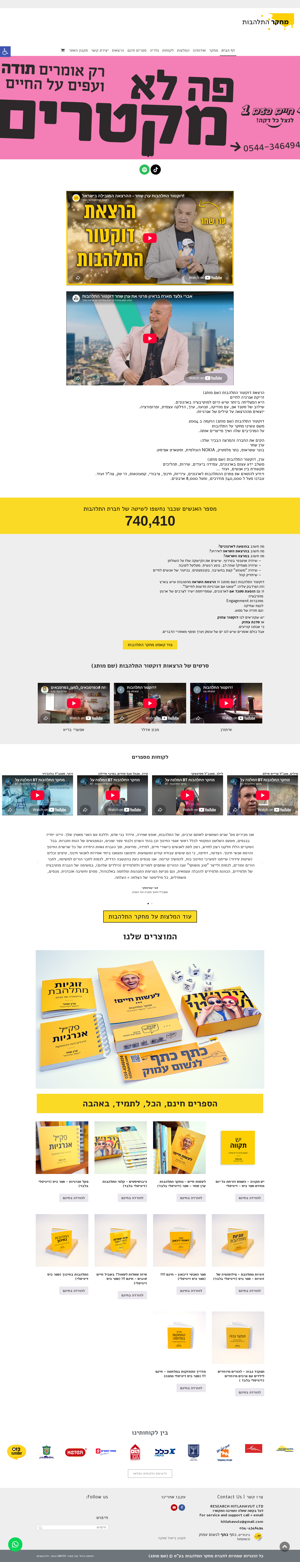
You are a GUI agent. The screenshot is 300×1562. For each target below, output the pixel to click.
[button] (151, 156)
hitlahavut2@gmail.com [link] (242, 1521)
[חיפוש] (40, 1528)
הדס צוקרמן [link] (43, 1556)
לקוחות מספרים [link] (150, 757)
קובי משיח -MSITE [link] (68, 1556)
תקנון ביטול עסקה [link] (172, 1537)
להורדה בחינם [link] (250, 1197)
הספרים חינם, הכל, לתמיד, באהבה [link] (150, 1103)
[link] (5, 51)
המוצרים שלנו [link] (150, 936)
